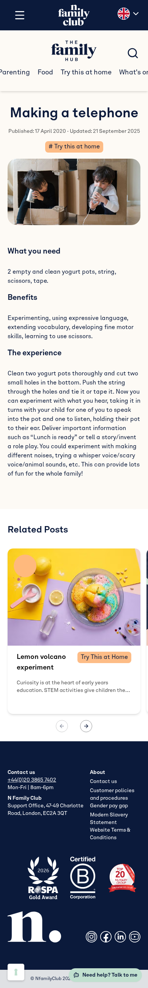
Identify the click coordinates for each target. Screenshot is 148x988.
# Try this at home (74, 147)
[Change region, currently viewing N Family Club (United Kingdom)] (129, 14)
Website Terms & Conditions (110, 833)
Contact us (103, 781)
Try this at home (86, 72)
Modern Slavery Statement (109, 818)
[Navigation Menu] (20, 15)
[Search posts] (132, 53)
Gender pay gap (109, 805)
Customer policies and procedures (112, 794)
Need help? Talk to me (109, 975)
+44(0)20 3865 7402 (32, 780)
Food (45, 72)
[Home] (74, 15)
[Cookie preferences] (16, 972)
